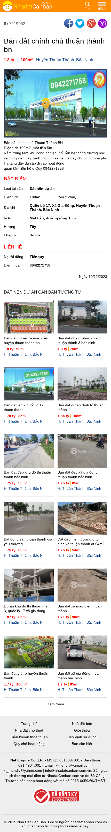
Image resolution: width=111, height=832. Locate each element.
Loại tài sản (13, 188)
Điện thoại (12, 265)
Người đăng (13, 257)
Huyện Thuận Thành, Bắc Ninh (64, 60)
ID (6, 24)
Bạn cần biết (82, 744)
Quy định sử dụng (82, 737)
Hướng (9, 227)
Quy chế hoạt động (29, 744)
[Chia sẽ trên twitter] (79, 26)
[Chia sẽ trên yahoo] (102, 26)
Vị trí (7, 218)
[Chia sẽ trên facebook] (68, 26)
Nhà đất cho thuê (29, 730)
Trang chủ (29, 724)
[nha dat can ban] (34, 6)
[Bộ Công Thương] (55, 796)
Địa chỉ (9, 207)
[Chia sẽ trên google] (90, 26)
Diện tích (11, 197)
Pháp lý (10, 235)
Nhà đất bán (82, 724)
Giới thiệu (82, 730)
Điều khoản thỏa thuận (29, 737)
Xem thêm (55, 704)
